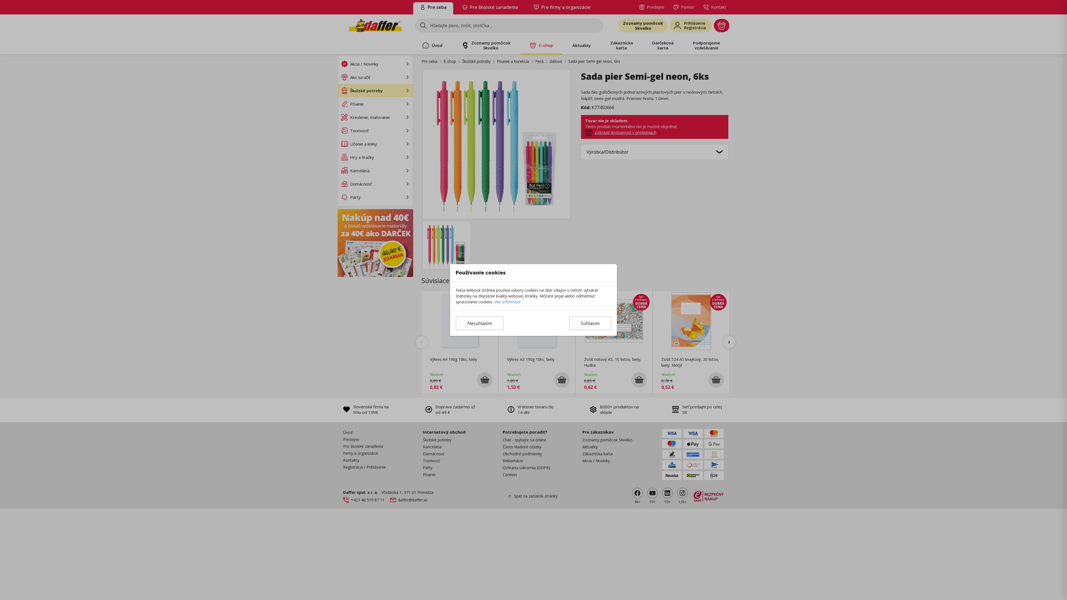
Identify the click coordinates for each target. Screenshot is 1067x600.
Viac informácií (507, 301)
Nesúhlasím (479, 323)
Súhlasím (590, 323)
